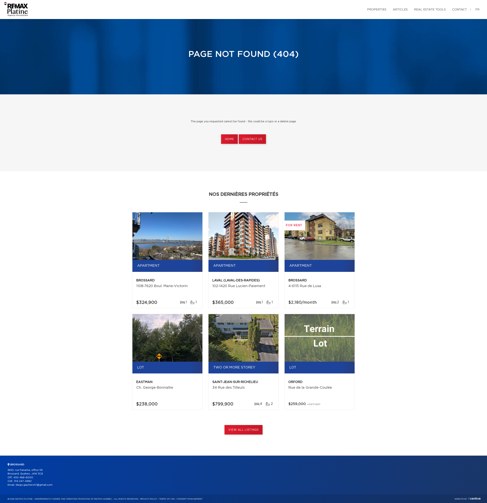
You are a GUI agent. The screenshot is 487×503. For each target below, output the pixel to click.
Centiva (474, 498)
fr (477, 9)
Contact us (252, 139)
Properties (376, 9)
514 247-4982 (23, 481)
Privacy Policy (148, 499)
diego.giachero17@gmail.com (34, 485)
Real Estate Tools (430, 9)
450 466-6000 (23, 477)
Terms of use (167, 499)
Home (229, 139)
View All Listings (243, 430)
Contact (459, 9)
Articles (400, 9)
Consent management (190, 499)
